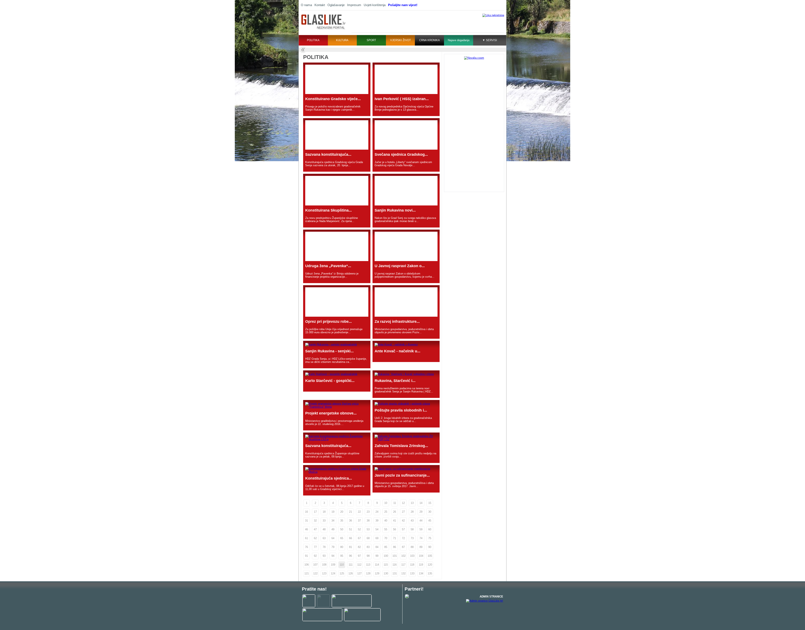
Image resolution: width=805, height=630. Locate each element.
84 (376, 547)
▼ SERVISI (489, 40)
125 (342, 573)
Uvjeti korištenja (375, 5)
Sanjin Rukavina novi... (395, 210)
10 (385, 503)
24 (376, 511)
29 (420, 511)
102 (403, 555)
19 (332, 511)
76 (306, 547)
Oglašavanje (336, 5)
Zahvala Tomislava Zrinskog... (401, 446)
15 (429, 503)
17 (315, 511)
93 (324, 555)
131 (394, 573)
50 (341, 529)
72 (403, 538)
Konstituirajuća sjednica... (328, 478)
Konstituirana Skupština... (328, 210)
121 (306, 573)
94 (332, 555)
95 (341, 555)
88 (412, 547)
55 (385, 529)
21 (350, 511)
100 (386, 555)
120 (430, 564)
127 (359, 573)
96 (350, 555)
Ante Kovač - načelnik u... (397, 351)
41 (394, 520)
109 (333, 564)
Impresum (354, 5)
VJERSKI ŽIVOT (400, 40)
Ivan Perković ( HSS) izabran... (402, 99)
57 (403, 529)
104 (421, 555)
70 (385, 538)
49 (332, 529)
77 (315, 547)
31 (306, 520)
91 (306, 555)
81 (350, 547)
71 (394, 538)
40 (385, 520)
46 (306, 529)
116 (394, 564)
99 (376, 555)
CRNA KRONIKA (429, 40)
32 (315, 520)
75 (429, 538)
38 (368, 520)
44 (420, 520)
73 (412, 538)
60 (429, 529)
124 (333, 573)
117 (403, 564)
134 (421, 573)
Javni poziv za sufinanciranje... (402, 475)
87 (403, 547)
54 (376, 529)
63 (324, 538)
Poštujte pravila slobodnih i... (401, 410)
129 (377, 573)
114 (377, 564)
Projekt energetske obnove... (331, 413)
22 (359, 511)
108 (324, 564)
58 (412, 529)
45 (429, 520)
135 (430, 573)
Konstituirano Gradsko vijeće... (333, 99)
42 (403, 520)
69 (376, 538)
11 (394, 503)
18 (324, 511)
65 (341, 538)
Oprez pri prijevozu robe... (328, 321)
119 (421, 564)
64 (332, 538)
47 (315, 529)
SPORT (371, 40)
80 (341, 547)
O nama (306, 5)
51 (350, 529)
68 (368, 538)
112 (359, 564)
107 (315, 564)
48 (324, 529)
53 (368, 529)
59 (420, 529)
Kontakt (319, 5)
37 (359, 520)
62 (315, 538)
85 (385, 547)
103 (412, 555)
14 (420, 503)
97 (359, 555)
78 (324, 547)
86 (394, 547)
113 (368, 564)
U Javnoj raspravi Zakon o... (400, 266)
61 (306, 538)
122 (315, 573)
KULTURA (342, 40)
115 (386, 564)
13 (412, 503)
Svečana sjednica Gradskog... (401, 154)
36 (350, 520)
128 (368, 573)
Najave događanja (458, 40)
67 (359, 538)
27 (403, 511)
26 (394, 511)
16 (306, 511)
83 (368, 547)
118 (412, 564)
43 (412, 520)
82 (359, 547)
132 (403, 573)
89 (420, 547)
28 (412, 511)
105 (430, 555)
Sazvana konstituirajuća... (328, 154)
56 (394, 529)
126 (350, 573)
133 (412, 573)
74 (420, 538)
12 (403, 503)
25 (385, 511)
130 (386, 573)
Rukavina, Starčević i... (395, 381)
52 (359, 529)
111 (351, 564)
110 (342, 564)
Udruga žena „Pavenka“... (328, 266)
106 (306, 564)
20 (341, 511)
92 (315, 555)
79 (332, 547)
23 (368, 511)
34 (332, 520)
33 (324, 520)
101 (394, 555)
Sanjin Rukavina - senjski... (329, 351)
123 (324, 573)
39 (376, 520)
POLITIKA (313, 40)
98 (368, 555)
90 (429, 547)
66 (350, 538)
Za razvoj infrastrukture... (397, 321)
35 (341, 520)
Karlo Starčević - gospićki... (329, 381)
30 (429, 511)
